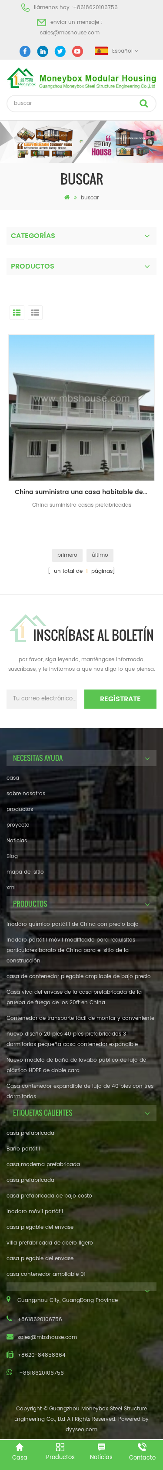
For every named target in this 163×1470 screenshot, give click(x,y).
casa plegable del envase (40, 1227)
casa (13, 778)
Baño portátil (23, 1149)
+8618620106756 (95, 7)
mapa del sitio (25, 872)
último (100, 555)
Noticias (17, 841)
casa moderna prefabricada (43, 1165)
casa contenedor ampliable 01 (46, 1274)
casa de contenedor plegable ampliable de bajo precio (79, 976)
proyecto (18, 825)
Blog (12, 856)
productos (20, 809)
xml (11, 888)
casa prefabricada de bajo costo (49, 1196)
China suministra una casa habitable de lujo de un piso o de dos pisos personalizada (85, 492)
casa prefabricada (30, 1133)
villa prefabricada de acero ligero (50, 1243)
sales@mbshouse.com (70, 33)
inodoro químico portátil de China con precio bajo (73, 924)
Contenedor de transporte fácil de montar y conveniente (80, 1018)
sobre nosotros (26, 794)
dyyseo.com (81, 1430)
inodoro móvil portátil (35, 1212)
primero (67, 555)
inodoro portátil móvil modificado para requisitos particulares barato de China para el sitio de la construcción (71, 950)
